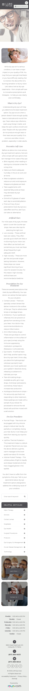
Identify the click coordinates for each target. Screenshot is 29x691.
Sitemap (14, 678)
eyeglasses (7, 524)
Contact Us (13, 597)
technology (8, 552)
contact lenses (9, 519)
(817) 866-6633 (14, 654)
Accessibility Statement (9, 676)
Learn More (13, 571)
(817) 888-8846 (14, 662)
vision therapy (8, 510)
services (6, 515)
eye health (7, 528)
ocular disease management (13, 547)
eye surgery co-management (13, 542)
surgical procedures (10, 533)
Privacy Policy (22, 676)
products (7, 538)
